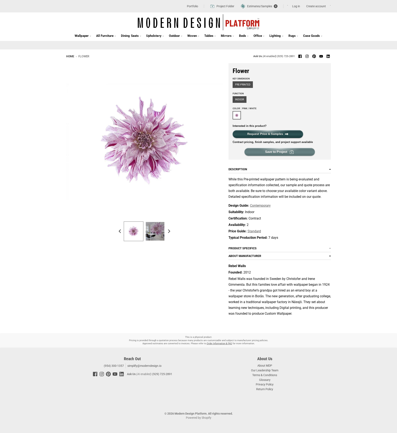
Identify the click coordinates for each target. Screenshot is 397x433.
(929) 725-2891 (286, 56)
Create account (316, 6)
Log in (296, 6)
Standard (254, 231)
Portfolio (192, 6)
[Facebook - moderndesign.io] (300, 56)
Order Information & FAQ (219, 343)
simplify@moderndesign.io (144, 365)
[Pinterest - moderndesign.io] (314, 56)
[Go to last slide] (120, 231)
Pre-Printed (242, 84)
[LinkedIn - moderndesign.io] (328, 56)
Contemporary (260, 206)
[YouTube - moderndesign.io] (321, 56)
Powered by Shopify (198, 417)
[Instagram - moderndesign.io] (307, 56)
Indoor (239, 99)
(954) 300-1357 (113, 365)
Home (70, 56)
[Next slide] (169, 231)
